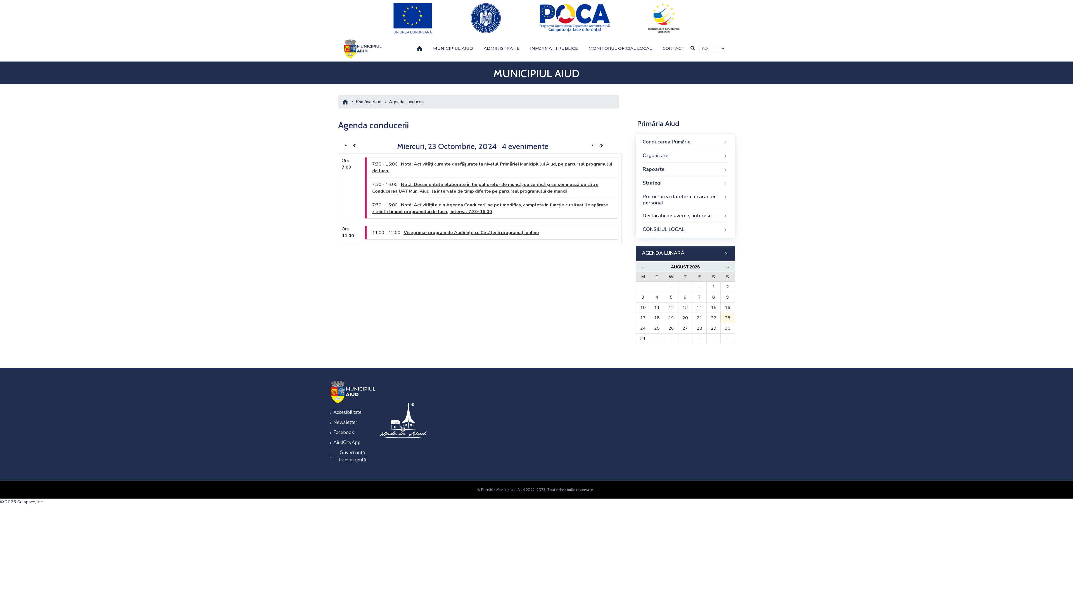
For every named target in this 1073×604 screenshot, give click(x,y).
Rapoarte (653, 169)
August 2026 (685, 267)
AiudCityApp (346, 442)
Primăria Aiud (368, 102)
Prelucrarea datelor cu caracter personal (679, 199)
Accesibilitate (347, 412)
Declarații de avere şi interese (677, 215)
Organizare (655, 155)
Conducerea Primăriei (667, 141)
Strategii (653, 183)
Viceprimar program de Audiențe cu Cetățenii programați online (471, 233)
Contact (674, 48)
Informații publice (554, 48)
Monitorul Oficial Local (620, 48)
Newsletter (345, 422)
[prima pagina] (362, 49)
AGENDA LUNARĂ (663, 253)
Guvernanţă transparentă (352, 456)
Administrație (501, 48)
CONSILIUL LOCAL (663, 229)
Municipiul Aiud (453, 48)
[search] (692, 48)
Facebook (343, 432)
